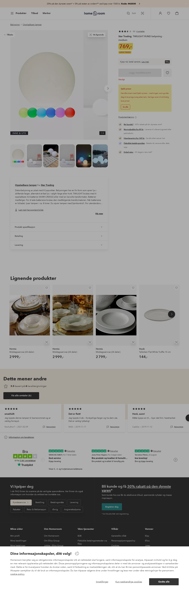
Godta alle (164, 581)
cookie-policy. (17, 574)
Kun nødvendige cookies (128, 581)
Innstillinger (102, 581)
